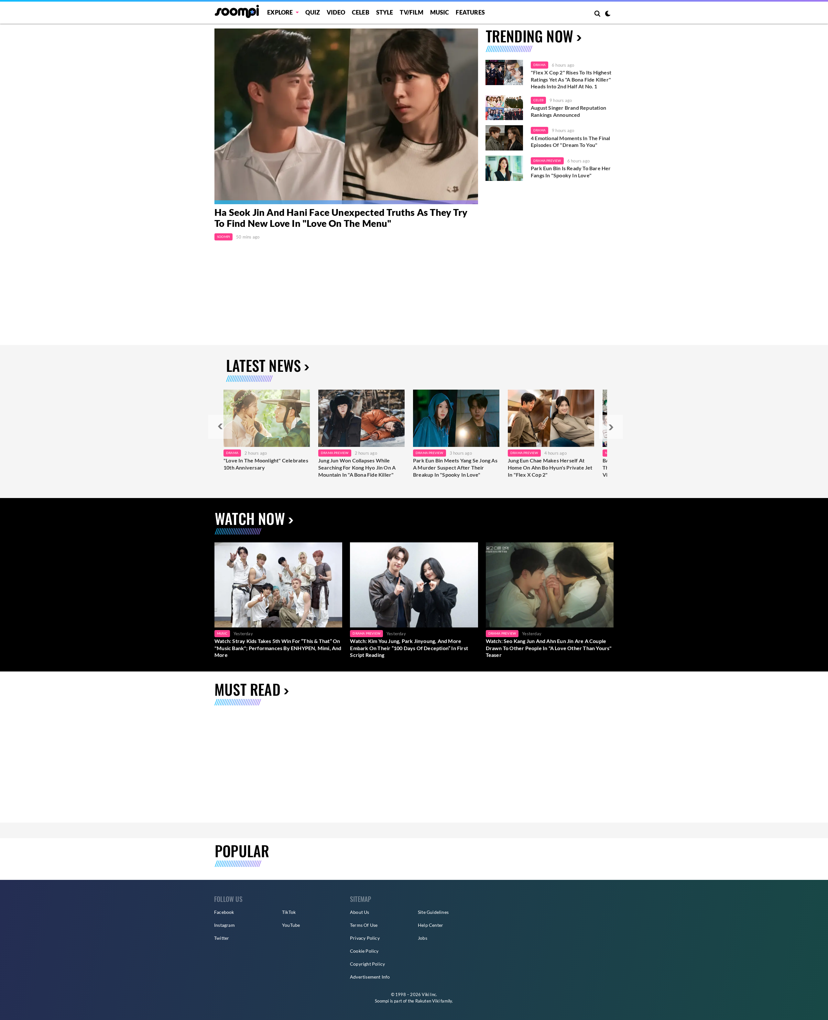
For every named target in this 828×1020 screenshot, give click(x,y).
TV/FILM (411, 12)
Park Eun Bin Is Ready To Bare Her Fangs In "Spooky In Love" (571, 171)
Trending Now (529, 36)
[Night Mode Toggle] (608, 14)
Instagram (224, 925)
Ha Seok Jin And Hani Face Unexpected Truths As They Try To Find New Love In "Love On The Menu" (340, 217)
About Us (359, 912)
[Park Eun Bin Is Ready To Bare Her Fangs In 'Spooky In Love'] (504, 168)
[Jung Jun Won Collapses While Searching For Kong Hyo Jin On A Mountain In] (361, 418)
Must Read (247, 689)
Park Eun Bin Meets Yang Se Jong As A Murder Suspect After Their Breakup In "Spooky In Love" (455, 467)
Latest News (263, 365)
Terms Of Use (363, 925)
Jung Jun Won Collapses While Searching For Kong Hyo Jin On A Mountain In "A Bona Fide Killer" (357, 467)
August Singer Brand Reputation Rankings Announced (568, 111)
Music (439, 12)
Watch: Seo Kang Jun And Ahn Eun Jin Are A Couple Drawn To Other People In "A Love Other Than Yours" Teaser (549, 648)
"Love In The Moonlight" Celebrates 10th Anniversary (265, 464)
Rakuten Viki (427, 1000)
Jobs (422, 938)
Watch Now (250, 518)
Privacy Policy (365, 938)
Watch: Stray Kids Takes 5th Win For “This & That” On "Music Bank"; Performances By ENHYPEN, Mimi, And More (278, 648)
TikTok (289, 912)
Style (384, 12)
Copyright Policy (367, 964)
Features (470, 12)
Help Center (430, 925)
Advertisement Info (370, 977)
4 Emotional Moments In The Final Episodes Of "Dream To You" (570, 141)
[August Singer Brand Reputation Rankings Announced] (504, 107)
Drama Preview (547, 160)
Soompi (223, 236)
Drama (539, 65)
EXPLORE (280, 12)
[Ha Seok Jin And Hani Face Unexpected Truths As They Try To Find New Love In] (346, 116)
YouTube (291, 925)
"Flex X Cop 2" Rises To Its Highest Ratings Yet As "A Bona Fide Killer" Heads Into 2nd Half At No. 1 (571, 79)
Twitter (221, 938)
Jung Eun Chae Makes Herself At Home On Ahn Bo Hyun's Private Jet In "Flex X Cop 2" (550, 467)
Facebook (224, 912)
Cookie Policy (364, 951)
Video (336, 12)
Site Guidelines (433, 912)
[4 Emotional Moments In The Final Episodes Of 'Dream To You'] (504, 137)
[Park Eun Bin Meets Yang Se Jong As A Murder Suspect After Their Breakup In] (456, 418)
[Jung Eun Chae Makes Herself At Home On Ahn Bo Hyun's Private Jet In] (551, 418)
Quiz (312, 12)
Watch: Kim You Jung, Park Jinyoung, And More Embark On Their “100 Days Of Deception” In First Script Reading (409, 648)
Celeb (360, 12)
